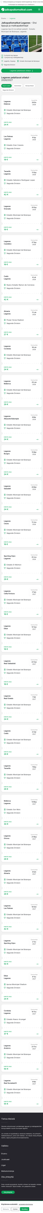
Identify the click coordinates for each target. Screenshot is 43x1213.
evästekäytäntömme (26, 1204)
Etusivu (4, 1154)
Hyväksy (25, 1209)
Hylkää (15, 1209)
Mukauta (6, 1209)
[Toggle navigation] (39, 9)
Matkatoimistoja (7, 1171)
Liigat (3, 1165)
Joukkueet (5, 1159)
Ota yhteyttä (8, 1192)
